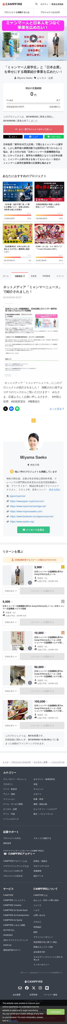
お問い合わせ (39, 915)
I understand (55, 1011)
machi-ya (7, 944)
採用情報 (33, 994)
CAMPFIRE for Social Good (15, 910)
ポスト (14, 136)
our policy (13, 1020)
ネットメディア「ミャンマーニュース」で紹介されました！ (32, 289)
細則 (35, 931)
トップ (5, 761)
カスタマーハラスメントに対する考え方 (48, 958)
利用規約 (37, 926)
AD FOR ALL (9, 930)
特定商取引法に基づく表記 (45, 942)
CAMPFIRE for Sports (12, 920)
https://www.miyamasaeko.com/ (26, 511)
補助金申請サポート (12, 949)
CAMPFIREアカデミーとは (15, 860)
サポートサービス (41, 865)
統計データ (38, 875)
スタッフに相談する (42, 838)
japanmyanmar (17, 496)
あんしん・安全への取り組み (46, 900)
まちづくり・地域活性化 (44, 779)
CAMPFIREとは (40, 895)
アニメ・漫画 (9, 793)
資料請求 (7, 843)
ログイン (44, 4)
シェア (35, 136)
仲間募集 (46, 275)
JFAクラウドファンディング (15, 940)
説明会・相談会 (40, 860)
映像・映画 (38, 798)
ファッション (9, 798)
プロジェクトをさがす (21, 761)
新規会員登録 (57, 4)
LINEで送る (56, 136)
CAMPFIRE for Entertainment (16, 915)
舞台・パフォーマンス (43, 813)
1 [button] (33, 420)
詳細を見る (9, 590)
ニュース (37, 905)
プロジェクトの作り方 (13, 870)
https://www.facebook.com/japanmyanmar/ (32, 516)
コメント (60, 275)
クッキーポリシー (41, 964)
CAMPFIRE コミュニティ (14, 900)
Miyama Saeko (25, 77)
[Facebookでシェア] (11, 408)
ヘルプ (36, 910)
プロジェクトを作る (12, 838)
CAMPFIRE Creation (12, 905)
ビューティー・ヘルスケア (45, 809)
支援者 (34, 275)
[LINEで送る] (17, 408)
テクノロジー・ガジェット (15, 779)
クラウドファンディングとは (16, 865)
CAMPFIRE (8, 895)
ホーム (6, 275)
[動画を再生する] (33, 38)
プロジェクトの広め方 (13, 875)
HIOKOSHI (8, 935)
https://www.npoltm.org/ (22, 521)
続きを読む (54, 489)
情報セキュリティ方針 (43, 946)
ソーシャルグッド (11, 818)
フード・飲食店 (10, 788)
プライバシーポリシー (43, 936)
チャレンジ (38, 788)
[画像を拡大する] (30, 583)
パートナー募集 (50, 994)
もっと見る (56, 408)
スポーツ (37, 793)
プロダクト (8, 784)
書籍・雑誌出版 (40, 804)
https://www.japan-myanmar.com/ (27, 501)
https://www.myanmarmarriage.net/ (28, 506)
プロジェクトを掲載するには (16, 12)
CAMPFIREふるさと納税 (14, 925)
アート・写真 (9, 813)
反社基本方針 (39, 951)
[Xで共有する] (5, 408)
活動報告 (20, 276)
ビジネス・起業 (45, 77)
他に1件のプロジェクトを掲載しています (36, 471)
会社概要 (16, 994)
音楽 (35, 784)
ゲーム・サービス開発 (13, 804)
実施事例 (37, 870)
